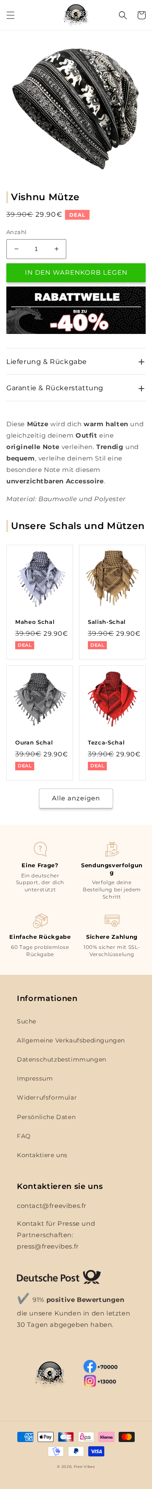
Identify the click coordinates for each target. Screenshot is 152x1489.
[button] (10, 15)
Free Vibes (84, 1466)
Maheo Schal (34, 621)
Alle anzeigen (76, 798)
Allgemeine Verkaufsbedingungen (71, 1040)
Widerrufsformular (47, 1097)
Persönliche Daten (46, 1117)
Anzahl (16, 232)
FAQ (24, 1136)
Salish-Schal (107, 621)
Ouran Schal (34, 742)
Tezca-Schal (106, 742)
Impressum (35, 1078)
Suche (26, 1021)
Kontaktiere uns (42, 1155)
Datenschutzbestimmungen (61, 1059)
